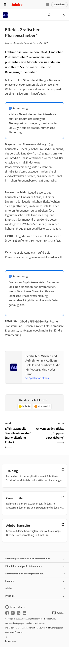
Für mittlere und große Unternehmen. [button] (24, 566)
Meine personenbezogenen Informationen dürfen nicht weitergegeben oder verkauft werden (34, 630)
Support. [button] (9, 581)
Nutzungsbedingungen (14, 623)
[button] (47, 4)
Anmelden (59, 4)
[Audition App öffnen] (64, 15)
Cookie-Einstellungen (35, 623)
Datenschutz (49, 619)
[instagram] (13, 613)
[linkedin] (24, 613)
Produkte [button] (10, 595)
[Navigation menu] (5, 4)
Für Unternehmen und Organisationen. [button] (24, 573)
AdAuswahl (12, 641)
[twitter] (18, 613)
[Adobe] (17, 4)
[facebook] (7, 613)
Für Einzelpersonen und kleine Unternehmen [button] (27, 558)
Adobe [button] (8, 588)
